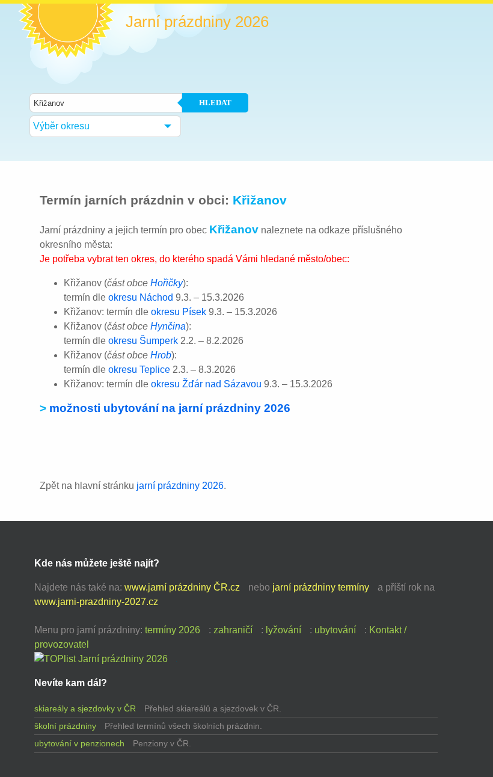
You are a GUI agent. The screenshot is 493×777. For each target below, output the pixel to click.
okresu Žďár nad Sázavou (206, 384)
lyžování (283, 630)
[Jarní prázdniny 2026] (101, 659)
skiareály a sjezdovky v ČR (85, 708)
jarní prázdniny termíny (320, 587)
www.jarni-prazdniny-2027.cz (96, 602)
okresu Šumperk (143, 341)
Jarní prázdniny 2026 (197, 21)
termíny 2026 (172, 630)
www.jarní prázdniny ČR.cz (182, 587)
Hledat (215, 102)
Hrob (160, 355)
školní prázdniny (65, 726)
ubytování (335, 630)
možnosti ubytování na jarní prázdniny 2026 (169, 408)
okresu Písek (178, 312)
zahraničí (233, 630)
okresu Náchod (140, 297)
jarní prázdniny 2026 (180, 486)
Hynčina (168, 326)
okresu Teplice (139, 369)
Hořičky (166, 283)
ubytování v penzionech (79, 743)
